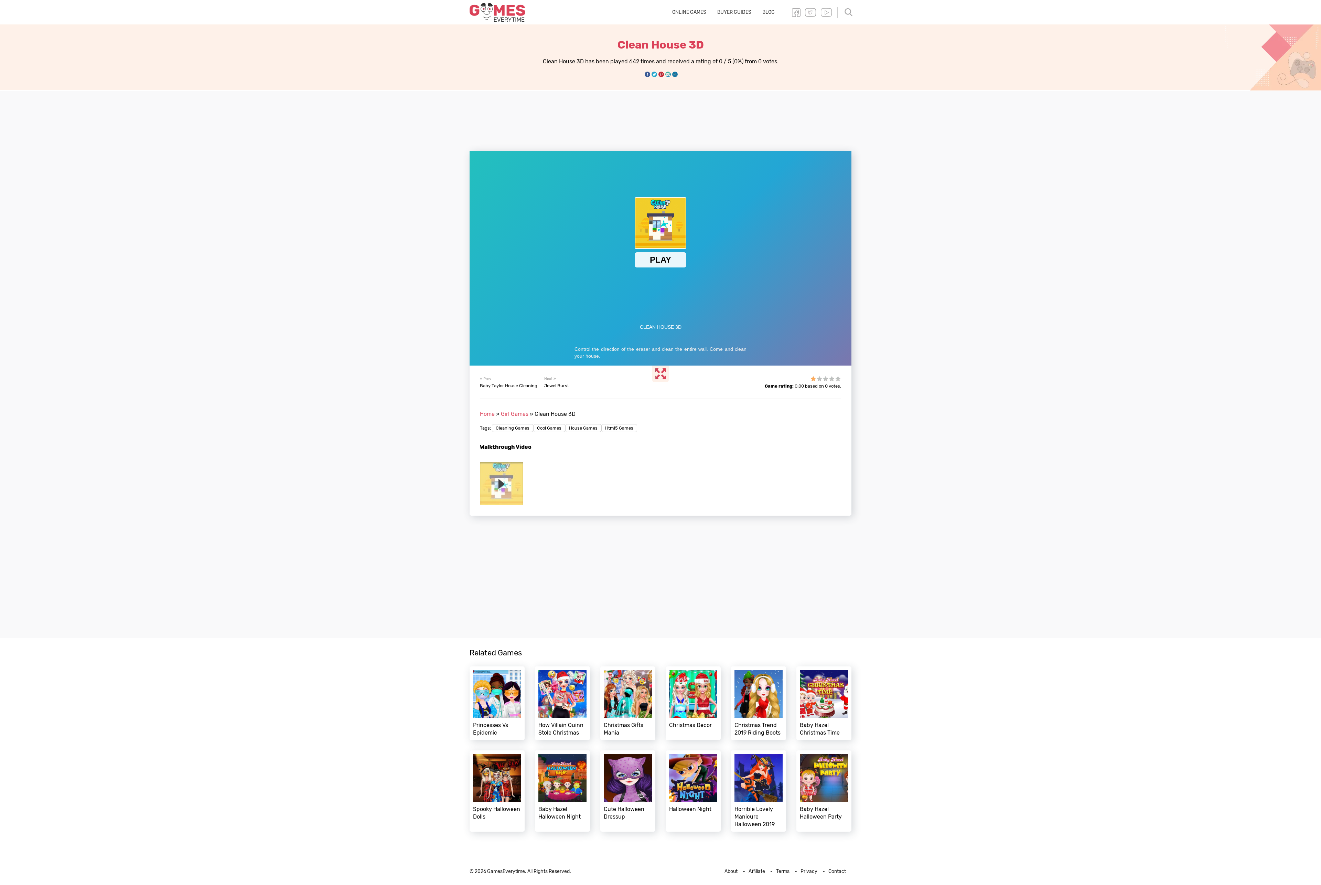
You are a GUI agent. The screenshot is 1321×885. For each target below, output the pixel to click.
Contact (837, 871)
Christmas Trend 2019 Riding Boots (758, 703)
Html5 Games (619, 428)
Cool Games (549, 428)
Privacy (809, 871)
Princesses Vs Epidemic (497, 703)
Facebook (796, 12)
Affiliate (757, 871)
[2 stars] (819, 378)
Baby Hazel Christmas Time (823, 703)
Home (487, 414)
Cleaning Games (512, 428)
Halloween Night (693, 791)
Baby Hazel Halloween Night (562, 791)
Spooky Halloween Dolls (497, 791)
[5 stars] (838, 378)
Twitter (810, 12)
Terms (783, 871)
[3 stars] (826, 378)
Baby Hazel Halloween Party (823, 791)
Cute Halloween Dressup (627, 791)
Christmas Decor (693, 703)
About (731, 871)
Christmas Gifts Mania (627, 703)
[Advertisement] (660, 116)
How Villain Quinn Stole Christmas (562, 703)
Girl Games (514, 414)
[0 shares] (647, 74)
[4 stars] (832, 378)
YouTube (826, 12)
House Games (583, 428)
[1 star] (813, 378)
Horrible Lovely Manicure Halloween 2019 (758, 791)
